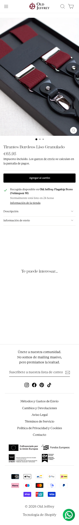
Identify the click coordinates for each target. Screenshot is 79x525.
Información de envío (16, 220)
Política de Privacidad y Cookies (39, 428)
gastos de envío (44, 159)
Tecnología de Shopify (39, 515)
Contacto (39, 435)
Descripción (10, 211)
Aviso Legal (40, 415)
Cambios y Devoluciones (39, 408)
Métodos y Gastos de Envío (39, 401)
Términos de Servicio (39, 421)
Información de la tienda (25, 202)
